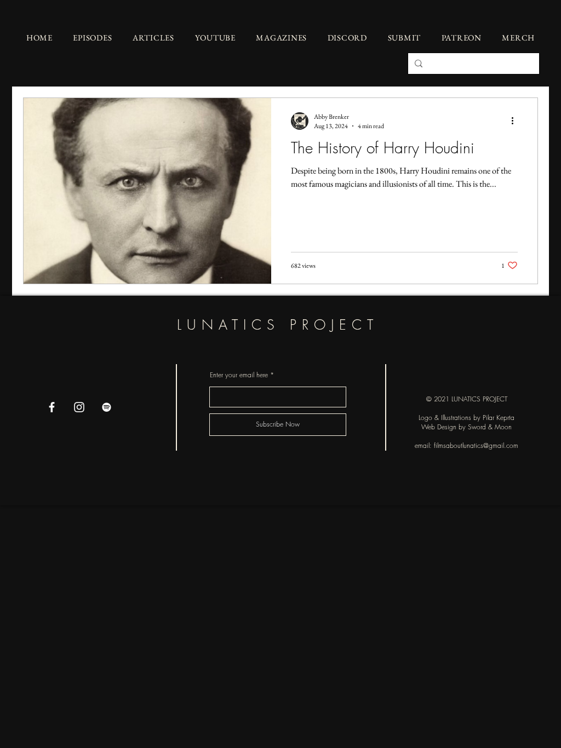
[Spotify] (106, 407)
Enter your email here (239, 375)
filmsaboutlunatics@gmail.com (476, 445)
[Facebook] (52, 407)
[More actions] (516, 121)
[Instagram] (79, 407)
